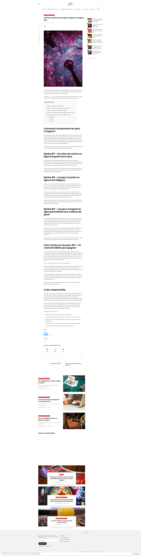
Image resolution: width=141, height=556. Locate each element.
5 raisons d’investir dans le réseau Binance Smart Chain (98, 36)
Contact (98, 9)
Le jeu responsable (50, 116)
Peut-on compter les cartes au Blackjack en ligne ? (47, 419)
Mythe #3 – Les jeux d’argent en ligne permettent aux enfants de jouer (61, 112)
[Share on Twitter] (39, 36)
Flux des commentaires (64, 539)
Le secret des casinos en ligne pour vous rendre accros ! (48, 400)
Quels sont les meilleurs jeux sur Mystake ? (73, 364)
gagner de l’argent (76, 256)
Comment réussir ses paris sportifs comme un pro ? (61, 521)
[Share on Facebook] (39, 33)
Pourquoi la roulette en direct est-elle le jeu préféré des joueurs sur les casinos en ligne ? (61, 478)
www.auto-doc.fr (85, 532)
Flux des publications (64, 537)
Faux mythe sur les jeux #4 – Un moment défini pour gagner (59, 114)
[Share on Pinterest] (39, 40)
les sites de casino (52, 96)
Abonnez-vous (42, 543)
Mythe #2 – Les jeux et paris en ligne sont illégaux (57, 110)
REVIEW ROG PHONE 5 (55, 363)
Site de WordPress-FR (64, 541)
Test (83, 9)
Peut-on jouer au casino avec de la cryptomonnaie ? (97, 25)
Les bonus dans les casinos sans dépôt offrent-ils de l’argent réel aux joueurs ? (62, 500)
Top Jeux (44, 9)
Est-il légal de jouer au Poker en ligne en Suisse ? (49, 382)
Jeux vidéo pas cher (91, 58)
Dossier (87, 9)
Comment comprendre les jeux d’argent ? (55, 106)
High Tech (92, 9)
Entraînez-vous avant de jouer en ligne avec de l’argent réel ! (98, 20)
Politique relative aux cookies (35, 553)
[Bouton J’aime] (45, 26)
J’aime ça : (52, 121)
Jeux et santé (77, 9)
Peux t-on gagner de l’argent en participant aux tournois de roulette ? (97, 41)
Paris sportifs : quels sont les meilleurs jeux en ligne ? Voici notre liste (98, 47)
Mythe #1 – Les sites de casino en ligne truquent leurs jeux (58, 108)
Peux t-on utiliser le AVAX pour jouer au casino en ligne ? (98, 31)
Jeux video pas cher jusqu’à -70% (66, 9)
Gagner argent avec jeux (52, 9)
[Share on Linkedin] (39, 43)
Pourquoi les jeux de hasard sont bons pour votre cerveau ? (97, 52)
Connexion (62, 535)
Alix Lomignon (42, 388)
